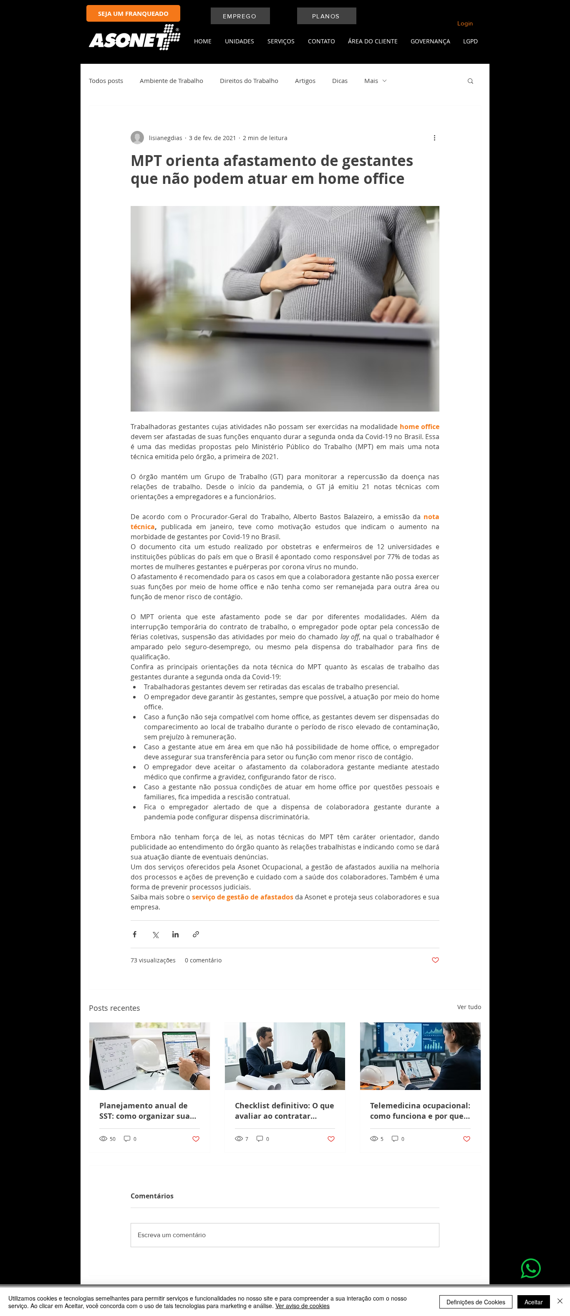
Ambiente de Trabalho (171, 80)
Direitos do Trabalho (249, 80)
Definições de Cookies (475, 1302)
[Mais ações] (434, 138)
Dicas (340, 80)
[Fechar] (560, 1301)
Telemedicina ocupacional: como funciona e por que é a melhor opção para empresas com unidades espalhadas (420, 1110)
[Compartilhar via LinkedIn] (175, 934)
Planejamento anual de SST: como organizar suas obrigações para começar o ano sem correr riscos (146, 1110)
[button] (237, 41)
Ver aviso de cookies (302, 1305)
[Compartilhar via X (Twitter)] (155, 934)
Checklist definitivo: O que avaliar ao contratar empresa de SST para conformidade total (284, 1110)
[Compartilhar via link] (196, 934)
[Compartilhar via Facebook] (135, 934)
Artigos (305, 80)
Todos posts (106, 80)
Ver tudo (469, 1007)
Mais (371, 80)
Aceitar (534, 1302)
